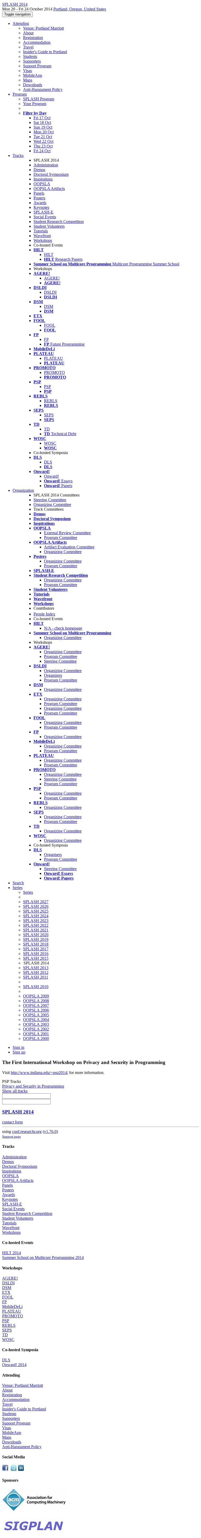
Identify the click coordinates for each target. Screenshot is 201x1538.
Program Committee (60, 537)
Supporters (32, 61)
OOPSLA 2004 (36, 1019)
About (28, 33)
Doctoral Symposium (51, 174)
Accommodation (37, 42)
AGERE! (52, 278)
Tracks (18, 155)
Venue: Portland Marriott (43, 28)
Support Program (37, 66)
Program (20, 94)
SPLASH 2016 (35, 953)
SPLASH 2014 (18, 1112)
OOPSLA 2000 (36, 1038)
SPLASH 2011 (35, 977)
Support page (11, 1136)
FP (46, 339)
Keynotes (41, 207)
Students (30, 56)
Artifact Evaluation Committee (69, 547)
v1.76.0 (50, 1131)
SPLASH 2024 (35, 916)
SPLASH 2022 (35, 925)
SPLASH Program (38, 99)
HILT (48, 254)
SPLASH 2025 (35, 911)
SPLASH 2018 (35, 944)
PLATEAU (53, 358)
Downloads (32, 85)
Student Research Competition (59, 221)
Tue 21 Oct (43, 136)
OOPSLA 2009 (36, 996)
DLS (48, 462)
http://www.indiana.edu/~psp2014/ (39, 1072)
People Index (44, 614)
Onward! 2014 (14, 1364)
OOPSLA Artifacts (49, 188)
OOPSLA (42, 184)
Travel (28, 47)
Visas (27, 70)
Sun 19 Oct (43, 127)
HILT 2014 (11, 1253)
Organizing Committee (52, 504)
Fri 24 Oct (42, 151)
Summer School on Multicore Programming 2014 (43, 1257)
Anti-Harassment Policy (43, 89)
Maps (27, 80)
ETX (6, 1292)
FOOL (49, 325)
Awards (40, 202)
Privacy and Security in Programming (33, 1086)
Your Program (34, 103)
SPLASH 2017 (35, 949)
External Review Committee (67, 533)
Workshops (43, 240)
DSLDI (50, 292)
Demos (39, 169)
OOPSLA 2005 (36, 1015)
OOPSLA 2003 (36, 1024)
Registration (33, 37)
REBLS (50, 401)
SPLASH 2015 (35, 958)
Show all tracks (14, 1091)
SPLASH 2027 (35, 901)
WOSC (50, 443)
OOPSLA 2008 (36, 1001)
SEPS (49, 415)
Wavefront (42, 235)
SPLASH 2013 (35, 968)
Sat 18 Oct (42, 122)
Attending (21, 23)
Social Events (45, 217)
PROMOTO (54, 372)
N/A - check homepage (63, 628)
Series (28, 892)
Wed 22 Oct (43, 141)
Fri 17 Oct (42, 118)
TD (47, 429)
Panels (39, 193)
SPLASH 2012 (35, 972)
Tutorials (41, 231)
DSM (48, 306)
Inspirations (43, 179)
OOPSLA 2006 (36, 1010)
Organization (23, 490)
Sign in (18, 1047)
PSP (47, 386)
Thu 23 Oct (43, 146)
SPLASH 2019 (35, 939)
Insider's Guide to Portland (45, 52)
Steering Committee (50, 500)
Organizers (53, 675)
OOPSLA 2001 (36, 1034)
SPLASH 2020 (35, 934)
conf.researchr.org (27, 1131)
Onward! (51, 476)
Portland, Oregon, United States (79, 9)
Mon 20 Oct (44, 132)
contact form (12, 1122)
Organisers (53, 854)
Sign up (19, 1052)
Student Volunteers (49, 226)
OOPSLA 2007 (36, 1005)
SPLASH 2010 (35, 986)
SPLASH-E (43, 212)
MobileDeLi (12, 1306)
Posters (39, 198)
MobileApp (32, 75)
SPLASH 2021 (35, 930)
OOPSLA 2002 (36, 1029)
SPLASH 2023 (35, 920)
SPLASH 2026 (35, 906)
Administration (46, 165)
